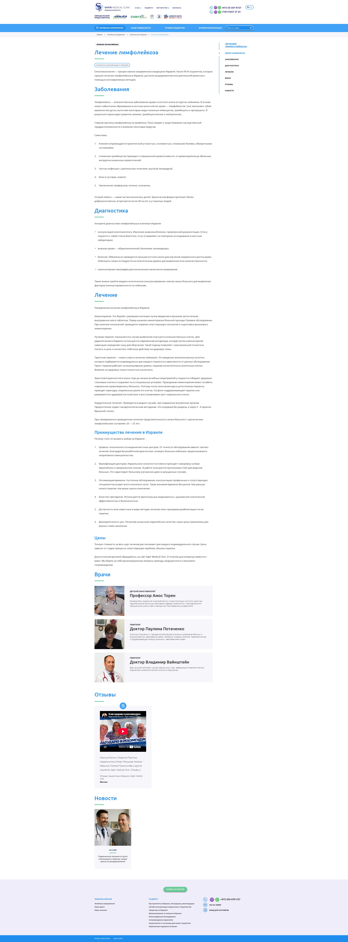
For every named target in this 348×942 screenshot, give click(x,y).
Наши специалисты (141, 28)
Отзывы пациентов (175, 28)
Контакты (177, 8)
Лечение (229, 72)
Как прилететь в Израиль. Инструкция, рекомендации (171, 904)
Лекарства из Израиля (158, 910)
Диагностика (232, 66)
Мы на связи (215, 905)
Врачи (228, 78)
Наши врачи (99, 907)
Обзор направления (235, 53)
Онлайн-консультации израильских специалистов (170, 907)
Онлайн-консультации (210, 28)
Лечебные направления (111, 28)
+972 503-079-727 (230, 899)
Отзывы (229, 84)
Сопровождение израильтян (161, 920)
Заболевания (232, 59)
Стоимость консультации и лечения (112, 65)
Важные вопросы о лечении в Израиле (165, 913)
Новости (229, 91)
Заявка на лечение (175, 889)
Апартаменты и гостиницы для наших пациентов (170, 923)
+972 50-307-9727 (231, 7)
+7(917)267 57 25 (231, 11)
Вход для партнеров (219, 910)
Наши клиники (100, 910)
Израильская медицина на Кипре (163, 926)
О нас (137, 8)
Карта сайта (118, 938)
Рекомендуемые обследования (162, 917)
